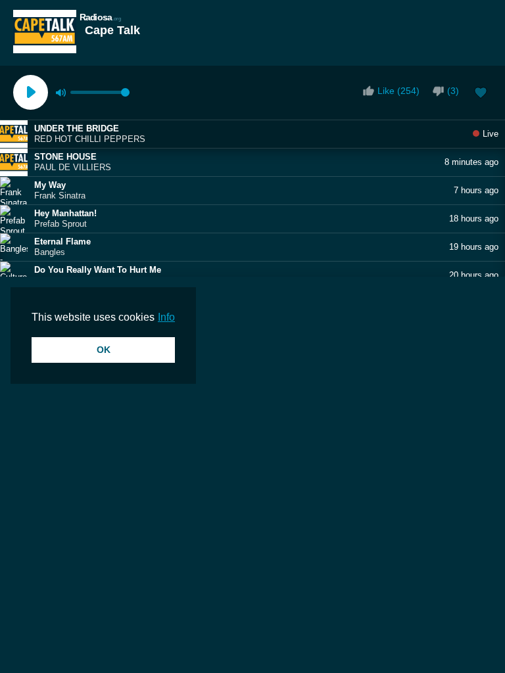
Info (166, 317)
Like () (398, 90)
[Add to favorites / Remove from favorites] (480, 94)
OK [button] (103, 349)
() (453, 90)
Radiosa (101, 17)
